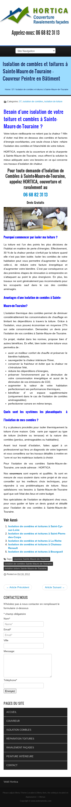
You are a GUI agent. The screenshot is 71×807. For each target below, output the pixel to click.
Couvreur (13, 721)
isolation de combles (33, 101)
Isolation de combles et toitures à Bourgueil (35, 551)
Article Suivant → (55, 587)
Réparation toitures (20, 738)
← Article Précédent (17, 587)
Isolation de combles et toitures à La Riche (35, 540)
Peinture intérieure (19, 756)
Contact (11, 765)
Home (7, 89)
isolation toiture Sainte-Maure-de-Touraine (26, 568)
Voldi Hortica (11, 781)
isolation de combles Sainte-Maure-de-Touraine (28, 563)
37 (13, 89)
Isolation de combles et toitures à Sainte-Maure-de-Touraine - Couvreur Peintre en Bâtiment (35, 71)
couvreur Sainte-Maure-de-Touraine (31, 559)
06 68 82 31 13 (48, 32)
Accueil (11, 712)
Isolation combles (18, 729)
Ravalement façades (20, 747)
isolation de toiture (53, 101)
